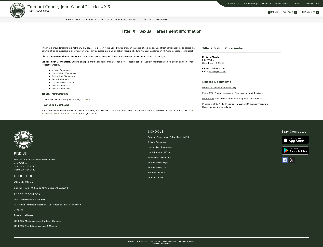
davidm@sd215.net (217, 71)
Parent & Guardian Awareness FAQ (219, 87)
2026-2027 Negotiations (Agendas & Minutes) (35, 226)
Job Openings (251, 3)
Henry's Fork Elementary (64, 73)
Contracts (18, 209)
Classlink (308, 3)
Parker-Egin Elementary (63, 76)
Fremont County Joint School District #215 (87, 19)
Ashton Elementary (61, 70)
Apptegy (167, 243)
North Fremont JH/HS (63, 82)
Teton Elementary (60, 79)
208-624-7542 (28, 169)
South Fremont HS (61, 88)
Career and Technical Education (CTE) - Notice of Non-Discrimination (47, 204)
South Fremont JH (61, 85)
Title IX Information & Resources (29, 199)
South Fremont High (158, 162)
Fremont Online (155, 177)
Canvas (296, 3)
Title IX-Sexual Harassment (155, 19)
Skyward (266, 3)
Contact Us (234, 3)
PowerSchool (282, 3)
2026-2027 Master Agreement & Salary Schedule (37, 221)
